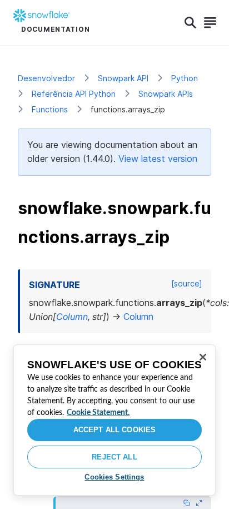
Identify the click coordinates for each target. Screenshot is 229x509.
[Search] (190, 22)
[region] (114, 420)
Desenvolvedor (46, 78)
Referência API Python (74, 93)
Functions (50, 109)
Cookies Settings (114, 477)
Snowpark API (123, 78)
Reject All (114, 457)
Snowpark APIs (165, 93)
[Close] (203, 357)
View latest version (157, 158)
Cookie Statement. (98, 413)
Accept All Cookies (114, 430)
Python (184, 78)
